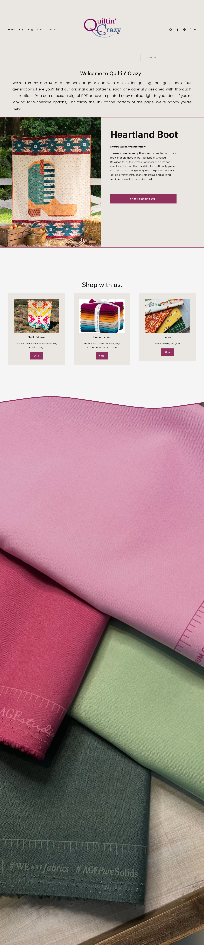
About (40, 29)
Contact (53, 29)
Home (11, 29)
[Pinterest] (184, 29)
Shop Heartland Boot (143, 198)
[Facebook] (177, 29)
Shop (36, 356)
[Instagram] (170, 29)
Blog (30, 29)
